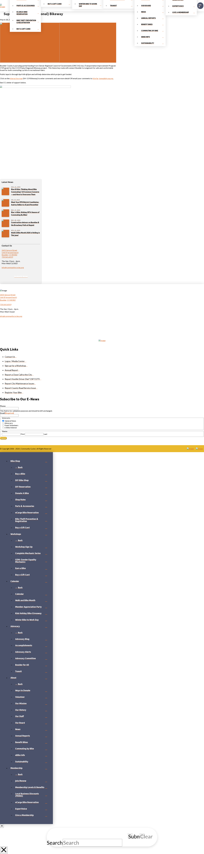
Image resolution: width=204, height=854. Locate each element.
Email (7, 413)
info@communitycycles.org (13, 267)
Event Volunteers (11, 425)
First (23, 434)
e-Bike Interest (11, 427)
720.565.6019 (7, 257)
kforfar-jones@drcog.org (103, 78)
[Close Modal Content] (4, 850)
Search (55, 842)
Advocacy (9, 423)
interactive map (16, 78)
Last (45, 434)
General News (10, 421)
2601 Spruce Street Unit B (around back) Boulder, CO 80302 (10, 252)
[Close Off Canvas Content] (2, 826)
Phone (3, 406)
